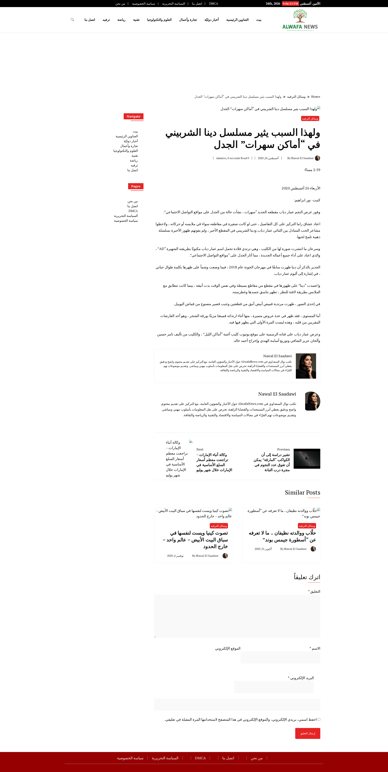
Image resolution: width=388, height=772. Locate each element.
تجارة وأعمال (188, 19)
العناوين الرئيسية (237, 19)
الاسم (314, 648)
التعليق (314, 591)
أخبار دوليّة (212, 19)
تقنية (136, 19)
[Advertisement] (194, 63)
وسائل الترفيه (310, 118)
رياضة (121, 19)
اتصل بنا (197, 3)
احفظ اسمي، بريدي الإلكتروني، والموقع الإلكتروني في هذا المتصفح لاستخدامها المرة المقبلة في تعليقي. (240, 719)
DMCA (213, 3)
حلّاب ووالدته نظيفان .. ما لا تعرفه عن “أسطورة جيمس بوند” (282, 536)
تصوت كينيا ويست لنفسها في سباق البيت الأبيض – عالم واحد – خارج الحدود (195, 539)
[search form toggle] (72, 19)
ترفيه (106, 19)
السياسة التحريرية (173, 3)
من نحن (120, 3)
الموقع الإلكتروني (227, 648)
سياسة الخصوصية (143, 3)
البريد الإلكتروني (301, 677)
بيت (258, 19)
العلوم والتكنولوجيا (159, 19)
